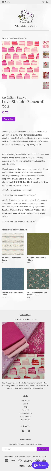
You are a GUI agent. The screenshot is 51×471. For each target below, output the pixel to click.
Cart (47, 2)
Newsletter (26, 400)
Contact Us (25, 419)
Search (25, 404)
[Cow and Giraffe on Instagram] (28, 431)
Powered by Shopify (39, 456)
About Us (25, 410)
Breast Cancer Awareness (25, 319)
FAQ (25, 407)
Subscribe (43, 449)
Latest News (25, 315)
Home (4, 38)
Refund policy (25, 416)
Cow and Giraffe (25, 456)
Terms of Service (25, 413)
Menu (7, 2)
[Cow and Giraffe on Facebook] (22, 431)
